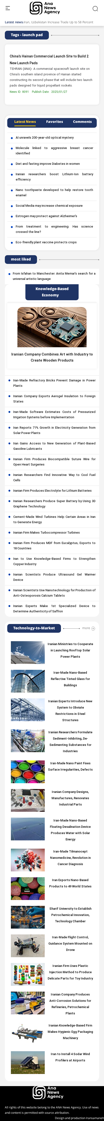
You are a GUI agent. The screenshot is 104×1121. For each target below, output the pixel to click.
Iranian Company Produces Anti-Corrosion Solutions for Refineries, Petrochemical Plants (70, 1004)
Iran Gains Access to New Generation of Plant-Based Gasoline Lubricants (54, 446)
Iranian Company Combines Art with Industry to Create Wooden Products (52, 357)
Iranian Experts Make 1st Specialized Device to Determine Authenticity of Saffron (54, 609)
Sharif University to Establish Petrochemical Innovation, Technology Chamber (70, 915)
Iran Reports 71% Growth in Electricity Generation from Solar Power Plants (54, 431)
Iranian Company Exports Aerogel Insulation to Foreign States (54, 399)
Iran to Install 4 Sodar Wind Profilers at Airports (70, 1057)
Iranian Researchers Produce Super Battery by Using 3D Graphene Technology (54, 504)
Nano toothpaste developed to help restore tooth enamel (54, 193)
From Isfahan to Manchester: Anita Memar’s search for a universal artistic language (54, 276)
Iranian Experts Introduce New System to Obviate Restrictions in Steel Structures (70, 711)
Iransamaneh (95, 1118)
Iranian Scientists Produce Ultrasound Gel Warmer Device (54, 577)
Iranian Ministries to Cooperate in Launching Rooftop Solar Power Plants (70, 650)
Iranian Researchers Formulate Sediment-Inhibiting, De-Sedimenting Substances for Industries (70, 742)
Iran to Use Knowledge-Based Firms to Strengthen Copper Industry (54, 562)
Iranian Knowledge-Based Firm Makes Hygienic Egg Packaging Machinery (70, 1032)
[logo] (50, 8)
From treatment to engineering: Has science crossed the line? (54, 229)
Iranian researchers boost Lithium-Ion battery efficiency (54, 177)
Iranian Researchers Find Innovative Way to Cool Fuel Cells (54, 478)
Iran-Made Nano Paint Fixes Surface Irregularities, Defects (70, 766)
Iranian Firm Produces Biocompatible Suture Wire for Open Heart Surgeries (54, 462)
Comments (82, 122)
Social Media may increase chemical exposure (49, 206)
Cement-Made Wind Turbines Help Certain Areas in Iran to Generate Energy (54, 520)
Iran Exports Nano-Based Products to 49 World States (70, 883)
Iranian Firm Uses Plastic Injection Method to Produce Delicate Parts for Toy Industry (70, 972)
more (86, 628)
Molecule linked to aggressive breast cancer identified (54, 151)
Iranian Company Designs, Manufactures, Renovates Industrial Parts (70, 798)
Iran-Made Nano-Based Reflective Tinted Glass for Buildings (70, 679)
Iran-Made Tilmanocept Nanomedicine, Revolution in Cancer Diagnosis (70, 858)
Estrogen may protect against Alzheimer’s (46, 216)
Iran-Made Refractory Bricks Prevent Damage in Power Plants (54, 383)
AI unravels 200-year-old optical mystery (45, 137)
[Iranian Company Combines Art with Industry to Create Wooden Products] (52, 327)
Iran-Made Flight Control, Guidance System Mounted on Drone (70, 944)
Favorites (54, 122)
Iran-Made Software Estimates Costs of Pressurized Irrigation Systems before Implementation (54, 415)
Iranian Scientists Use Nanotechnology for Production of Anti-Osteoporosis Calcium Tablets (54, 593)
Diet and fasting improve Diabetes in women (48, 164)
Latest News (25, 122)
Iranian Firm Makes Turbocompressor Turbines (46, 532)
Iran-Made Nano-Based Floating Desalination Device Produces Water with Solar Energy (70, 830)
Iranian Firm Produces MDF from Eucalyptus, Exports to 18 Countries (54, 546)
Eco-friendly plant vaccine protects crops (46, 242)
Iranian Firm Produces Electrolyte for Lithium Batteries (52, 491)
